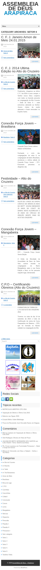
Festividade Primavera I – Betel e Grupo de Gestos (21, 446)
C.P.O (4, 486)
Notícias (5, 514)
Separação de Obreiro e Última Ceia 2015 (16, 413)
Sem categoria (7, 194)
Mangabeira (7, 243)
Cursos (5, 503)
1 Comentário (7, 305)
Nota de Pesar (26, 438)
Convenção (6, 500)
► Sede (5, 469)
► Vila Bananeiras (9, 472)
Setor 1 (5, 537)
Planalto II (6, 527)
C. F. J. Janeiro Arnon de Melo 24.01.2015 (19, 38)
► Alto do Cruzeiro (9, 82)
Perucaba (6, 520)
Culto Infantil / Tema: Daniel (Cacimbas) (16, 443)
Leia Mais (35, 61)
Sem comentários (8, 57)
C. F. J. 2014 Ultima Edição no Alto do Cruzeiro (20, 69)
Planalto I (6, 524)
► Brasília (6, 466)
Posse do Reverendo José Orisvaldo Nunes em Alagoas (21, 423)
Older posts (5, 339)
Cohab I (5, 496)
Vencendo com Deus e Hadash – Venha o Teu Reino (20, 451)
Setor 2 (5, 541)
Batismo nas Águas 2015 (11, 416)
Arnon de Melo (8, 51)
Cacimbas (6, 490)
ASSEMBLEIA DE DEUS (20, 8)
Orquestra (6, 517)
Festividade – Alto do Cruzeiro (16, 180)
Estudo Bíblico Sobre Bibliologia (13, 419)
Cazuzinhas (6, 493)
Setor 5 (5, 548)
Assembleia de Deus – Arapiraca (23, 563)
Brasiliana (6, 137)
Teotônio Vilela (7, 555)
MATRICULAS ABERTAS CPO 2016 (15, 409)
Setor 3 (5, 544)
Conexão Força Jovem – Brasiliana (18, 125)
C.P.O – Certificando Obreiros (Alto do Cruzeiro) (20, 286)
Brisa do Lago (7, 483)
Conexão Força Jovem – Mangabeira (18, 230)
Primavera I (6, 531)
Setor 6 (5, 53)
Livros (4, 507)
